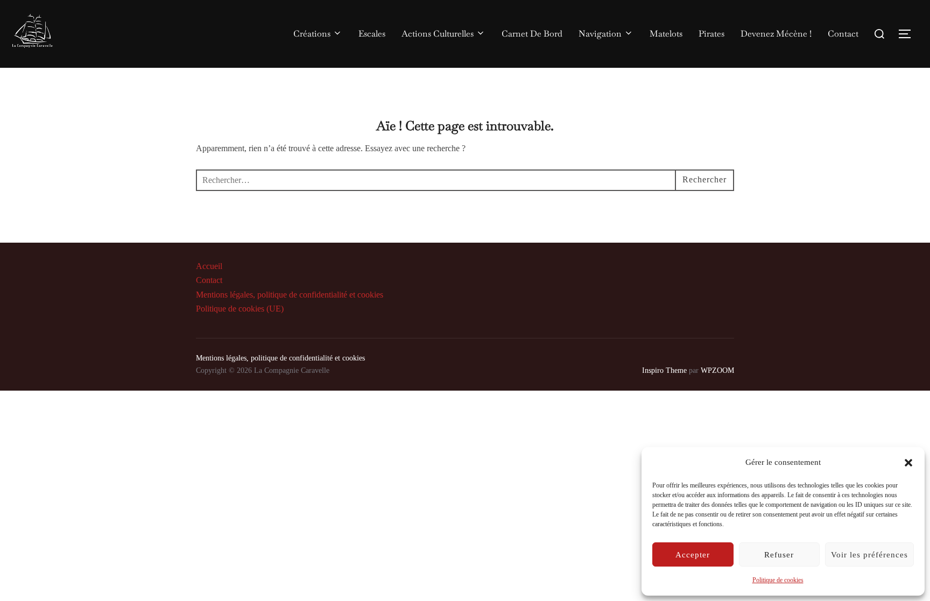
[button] (908, 462)
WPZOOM (717, 370)
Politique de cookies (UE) (240, 308)
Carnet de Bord (532, 33)
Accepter (692, 554)
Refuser (779, 554)
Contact (843, 33)
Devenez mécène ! (776, 33)
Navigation (600, 33)
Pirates (711, 33)
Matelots (666, 33)
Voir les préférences (869, 554)
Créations (311, 33)
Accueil (209, 266)
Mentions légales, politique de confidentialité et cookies (289, 294)
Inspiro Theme (664, 370)
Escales (371, 33)
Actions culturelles (437, 33)
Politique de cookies (778, 580)
